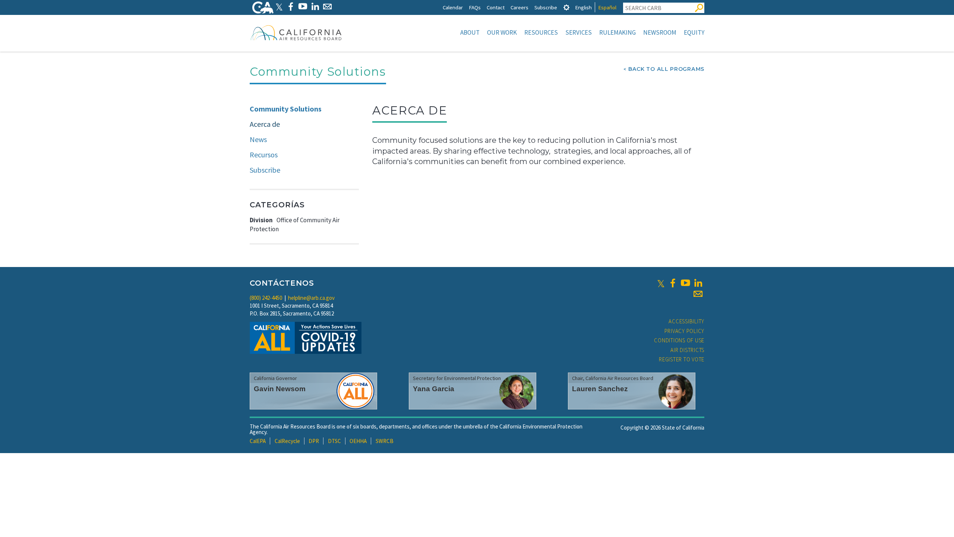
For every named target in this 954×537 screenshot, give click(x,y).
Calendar (453, 7)
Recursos (264, 154)
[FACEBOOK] (290, 6)
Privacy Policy (684, 331)
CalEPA (258, 441)
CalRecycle (287, 441)
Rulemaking (617, 32)
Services (578, 32)
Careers (519, 7)
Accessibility (686, 321)
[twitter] (661, 283)
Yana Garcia (433, 389)
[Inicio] (296, 32)
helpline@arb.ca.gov (311, 297)
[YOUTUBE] (302, 6)
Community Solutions (286, 108)
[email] (698, 294)
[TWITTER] (279, 6)
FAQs (475, 7)
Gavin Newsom (280, 389)
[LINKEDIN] (315, 6)
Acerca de (265, 124)
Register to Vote (681, 359)
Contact (496, 7)
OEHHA (358, 441)
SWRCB (385, 441)
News (258, 139)
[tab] (566, 7)
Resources (541, 32)
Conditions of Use (679, 340)
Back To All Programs (666, 69)
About (470, 32)
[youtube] (685, 283)
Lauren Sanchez (600, 389)
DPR (314, 441)
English (583, 7)
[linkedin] (698, 283)
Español (607, 7)
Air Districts (687, 350)
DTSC (334, 441)
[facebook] (672, 283)
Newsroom (659, 32)
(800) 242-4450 (266, 297)
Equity (694, 32)
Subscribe (545, 7)
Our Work (502, 32)
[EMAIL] (327, 6)
